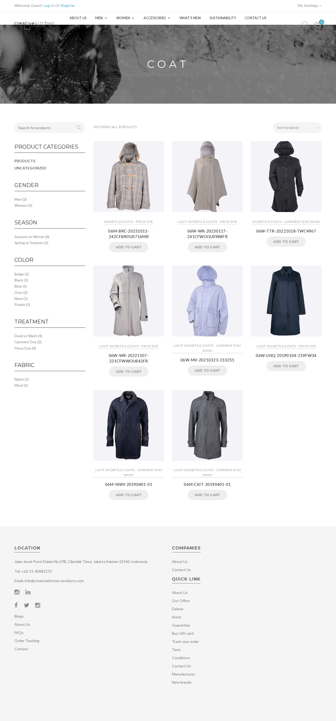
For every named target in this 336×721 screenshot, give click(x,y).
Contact (21, 649)
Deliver (177, 609)
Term (176, 649)
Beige (19, 274)
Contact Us (255, 18)
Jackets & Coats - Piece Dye (128, 222)
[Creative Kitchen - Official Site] (34, 28)
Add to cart (128, 247)
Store (176, 617)
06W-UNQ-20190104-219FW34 (286, 355)
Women (123, 18)
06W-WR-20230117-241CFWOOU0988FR (207, 234)
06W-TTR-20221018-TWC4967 (286, 231)
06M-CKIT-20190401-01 (207, 484)
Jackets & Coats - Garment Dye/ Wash (286, 222)
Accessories (155, 18)
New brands (182, 682)
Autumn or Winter (29, 236)
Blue (18, 286)
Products (24, 161)
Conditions (181, 658)
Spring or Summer (28, 242)
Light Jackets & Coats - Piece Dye (207, 222)
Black (18, 280)
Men (99, 18)
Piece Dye (22, 348)
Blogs (19, 616)
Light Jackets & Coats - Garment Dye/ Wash (207, 348)
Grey (18, 292)
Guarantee (181, 625)
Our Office (181, 600)
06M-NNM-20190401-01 (129, 484)
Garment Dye (25, 342)
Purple (19, 304)
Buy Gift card (182, 633)
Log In (49, 5)
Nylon (19, 379)
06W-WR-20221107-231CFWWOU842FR (129, 358)
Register (68, 5)
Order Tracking (26, 640)
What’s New (190, 18)
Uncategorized (30, 168)
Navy (18, 298)
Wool (18, 385)
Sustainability (222, 18)
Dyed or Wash (25, 336)
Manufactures (183, 674)
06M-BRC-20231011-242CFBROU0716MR (128, 234)
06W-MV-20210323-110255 (207, 359)
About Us (78, 18)
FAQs (19, 632)
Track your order (185, 641)
